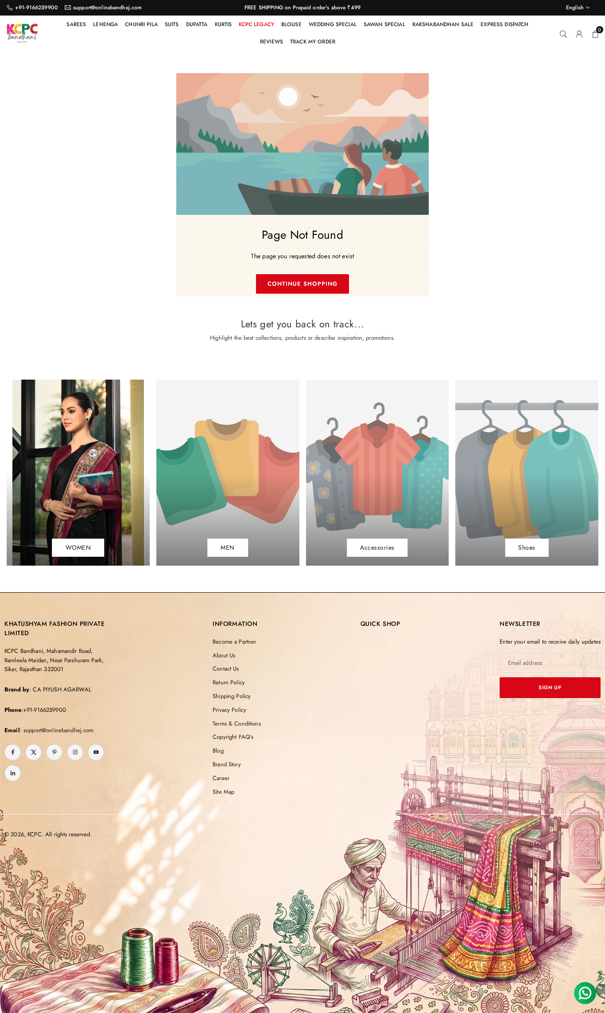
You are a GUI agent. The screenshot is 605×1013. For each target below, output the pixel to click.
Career (221, 778)
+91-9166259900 (36, 7)
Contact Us (226, 668)
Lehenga (105, 24)
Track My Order (312, 42)
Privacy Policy (229, 710)
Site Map (223, 792)
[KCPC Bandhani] (22, 32)
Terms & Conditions (237, 723)
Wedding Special (333, 24)
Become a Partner (234, 641)
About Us (224, 655)
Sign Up (550, 687)
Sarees (76, 24)
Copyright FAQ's (233, 737)
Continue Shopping (303, 283)
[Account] (579, 33)
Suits (172, 24)
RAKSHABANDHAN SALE (443, 24)
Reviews (271, 42)
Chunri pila (141, 24)
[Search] (563, 33)
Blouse (291, 24)
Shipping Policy (232, 696)
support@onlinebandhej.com (107, 7)
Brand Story (227, 764)
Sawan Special (384, 24)
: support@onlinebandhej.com (57, 730)
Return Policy (229, 682)
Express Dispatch (504, 24)
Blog (218, 750)
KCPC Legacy (256, 24)
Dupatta (197, 24)
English (575, 7)
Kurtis (223, 24)
